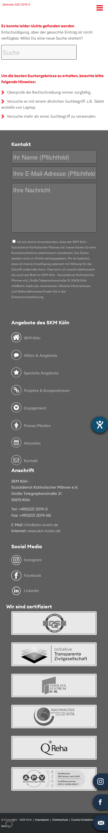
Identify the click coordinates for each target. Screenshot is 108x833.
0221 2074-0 (22, 4)
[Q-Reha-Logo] (54, 750)
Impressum (42, 819)
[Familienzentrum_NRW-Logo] (54, 688)
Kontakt (31, 460)
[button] (9, 824)
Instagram (33, 560)
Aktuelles (32, 443)
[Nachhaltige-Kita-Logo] (54, 719)
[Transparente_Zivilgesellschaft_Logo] (54, 656)
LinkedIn (31, 590)
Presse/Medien (37, 425)
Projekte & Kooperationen (47, 390)
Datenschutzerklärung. (27, 297)
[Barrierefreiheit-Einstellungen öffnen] (99, 424)
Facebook (32, 575)
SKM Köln (32, 338)
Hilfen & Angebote (40, 355)
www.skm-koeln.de (44, 530)
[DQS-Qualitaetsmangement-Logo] (54, 625)
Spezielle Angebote (41, 373)
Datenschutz (60, 819)
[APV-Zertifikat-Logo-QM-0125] (54, 781)
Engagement (35, 408)
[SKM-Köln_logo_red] (13, 22)
